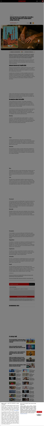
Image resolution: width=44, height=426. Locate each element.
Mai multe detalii (16, 410)
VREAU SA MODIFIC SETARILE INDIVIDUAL (39, 415)
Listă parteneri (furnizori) (23, 413)
